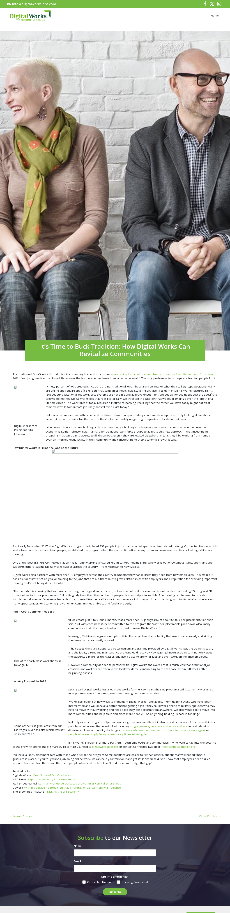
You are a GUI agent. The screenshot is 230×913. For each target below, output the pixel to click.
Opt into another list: (115, 876)
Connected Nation (99, 882)
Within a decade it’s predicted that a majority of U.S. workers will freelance (72, 787)
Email (77, 861)
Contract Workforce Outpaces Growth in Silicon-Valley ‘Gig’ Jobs (79, 783)
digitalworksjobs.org (105, 746)
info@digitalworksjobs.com (34, 4)
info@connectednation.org (178, 746)
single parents (139, 726)
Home (215, 15)
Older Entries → (209, 816)
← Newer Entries (21, 816)
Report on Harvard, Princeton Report (52, 779)
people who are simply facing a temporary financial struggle (107, 734)
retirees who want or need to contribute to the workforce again (163, 730)
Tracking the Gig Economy (62, 791)
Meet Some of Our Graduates (52, 775)
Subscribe (115, 892)
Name (78, 846)
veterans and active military (169, 726)
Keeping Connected (135, 882)
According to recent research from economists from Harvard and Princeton (163, 374)
